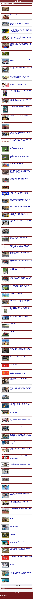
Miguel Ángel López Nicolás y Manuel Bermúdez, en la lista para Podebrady (20, 15)
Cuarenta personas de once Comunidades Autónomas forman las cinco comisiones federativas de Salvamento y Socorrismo (19, 117)
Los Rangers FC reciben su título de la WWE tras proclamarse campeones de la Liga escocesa (20, 464)
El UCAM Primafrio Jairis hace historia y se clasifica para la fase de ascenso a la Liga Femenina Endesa (19, 214)
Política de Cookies (3, 597)
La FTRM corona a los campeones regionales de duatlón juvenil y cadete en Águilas (20, 140)
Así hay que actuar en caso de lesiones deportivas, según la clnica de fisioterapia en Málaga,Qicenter (19, 156)
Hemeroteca (16, 589)
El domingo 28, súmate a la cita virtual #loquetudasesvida (18, 269)
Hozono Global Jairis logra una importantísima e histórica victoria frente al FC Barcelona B (20, 301)
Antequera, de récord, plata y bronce (18, 469)
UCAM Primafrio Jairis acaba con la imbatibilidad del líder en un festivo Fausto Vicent (20, 100)
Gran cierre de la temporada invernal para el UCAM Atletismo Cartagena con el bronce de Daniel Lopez (19, 308)
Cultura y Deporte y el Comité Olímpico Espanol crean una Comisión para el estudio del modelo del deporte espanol (20, 278)
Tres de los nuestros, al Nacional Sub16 (18, 293)
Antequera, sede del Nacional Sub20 (18, 579)
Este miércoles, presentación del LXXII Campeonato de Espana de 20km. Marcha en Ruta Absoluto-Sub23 (20, 457)
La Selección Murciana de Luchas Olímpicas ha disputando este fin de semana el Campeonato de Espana (20, 44)
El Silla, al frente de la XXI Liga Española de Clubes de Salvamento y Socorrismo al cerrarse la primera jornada (21, 404)
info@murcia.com (3, 593)
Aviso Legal (2, 594)
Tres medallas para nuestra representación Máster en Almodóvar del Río (19, 340)
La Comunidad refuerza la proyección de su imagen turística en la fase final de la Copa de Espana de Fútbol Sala (20, 171)
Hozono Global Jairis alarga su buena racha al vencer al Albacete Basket (20, 133)
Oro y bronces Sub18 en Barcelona (17, 356)
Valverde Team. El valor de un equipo (18, 229)
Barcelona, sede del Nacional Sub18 (18, 395)
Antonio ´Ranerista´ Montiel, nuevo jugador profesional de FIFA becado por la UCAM (19, 193)
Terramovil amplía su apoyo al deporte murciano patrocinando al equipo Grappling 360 (20, 84)
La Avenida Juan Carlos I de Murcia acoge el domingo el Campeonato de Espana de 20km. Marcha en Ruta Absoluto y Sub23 (20, 372)
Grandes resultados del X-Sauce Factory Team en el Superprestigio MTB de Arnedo (21, 7)
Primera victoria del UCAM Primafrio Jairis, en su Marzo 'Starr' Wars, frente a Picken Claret (20, 502)
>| (19, 585)
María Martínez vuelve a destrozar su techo (19, 323)
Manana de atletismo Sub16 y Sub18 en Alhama (20, 508)
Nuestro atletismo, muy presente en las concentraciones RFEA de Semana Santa (19, 124)
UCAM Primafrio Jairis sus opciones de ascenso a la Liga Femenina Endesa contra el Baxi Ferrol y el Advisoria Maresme (21, 30)
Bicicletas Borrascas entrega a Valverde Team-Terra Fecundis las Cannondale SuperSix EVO (20, 426)
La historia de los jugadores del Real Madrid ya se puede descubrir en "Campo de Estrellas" (21, 286)
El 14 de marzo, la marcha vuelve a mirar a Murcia (21, 556)
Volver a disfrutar (13, 364)
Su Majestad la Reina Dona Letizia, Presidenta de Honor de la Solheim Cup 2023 (20, 147)
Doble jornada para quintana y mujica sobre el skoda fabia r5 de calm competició (20, 549)
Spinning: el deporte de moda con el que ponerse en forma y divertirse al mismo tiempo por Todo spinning (20, 388)
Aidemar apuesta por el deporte (17, 163)
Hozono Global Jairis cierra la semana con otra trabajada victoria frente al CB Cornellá (20, 200)
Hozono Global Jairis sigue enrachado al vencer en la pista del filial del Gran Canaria (20, 77)
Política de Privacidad (4, 595)
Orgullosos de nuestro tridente (16, 484)
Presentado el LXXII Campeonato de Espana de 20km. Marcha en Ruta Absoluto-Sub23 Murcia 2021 (20, 419)
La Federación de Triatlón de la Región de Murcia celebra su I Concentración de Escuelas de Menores (20, 23)
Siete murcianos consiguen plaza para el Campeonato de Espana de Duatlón (19, 179)
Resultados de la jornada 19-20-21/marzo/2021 (20, 186)
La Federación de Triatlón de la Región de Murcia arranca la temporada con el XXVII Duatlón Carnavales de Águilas (20, 246)
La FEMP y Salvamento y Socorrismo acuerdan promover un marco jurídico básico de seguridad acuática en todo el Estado (20, 37)
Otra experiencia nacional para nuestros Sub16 (20, 206)
